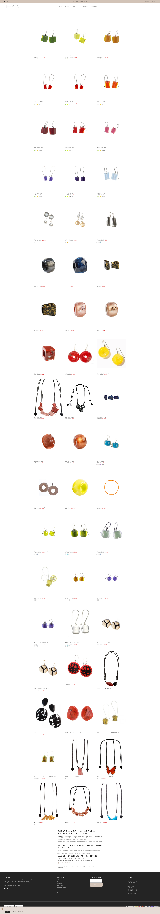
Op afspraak (133, 887)
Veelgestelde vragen (60, 879)
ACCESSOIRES (67, 6)
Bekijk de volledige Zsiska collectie (64, 862)
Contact (58, 892)
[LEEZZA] (11, 6)
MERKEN (74, 6)
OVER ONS (85, 6)
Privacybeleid (59, 889)
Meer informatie (31, 908)
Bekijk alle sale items (61, 863)
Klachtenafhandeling (60, 891)
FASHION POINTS (93, 6)
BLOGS (79, 6)
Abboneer (96, 885)
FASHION (60, 6)
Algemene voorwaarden (61, 887)
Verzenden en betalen (61, 881)
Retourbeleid (59, 883)
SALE (100, 6)
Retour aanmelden (60, 885)
